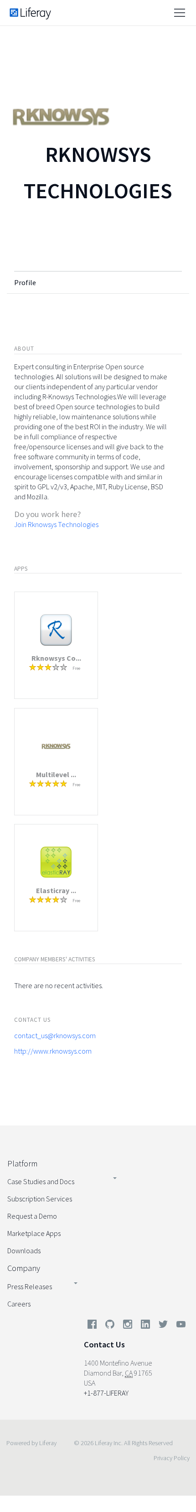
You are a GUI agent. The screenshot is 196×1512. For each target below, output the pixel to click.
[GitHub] (110, 1326)
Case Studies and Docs (40, 1181)
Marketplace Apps (34, 1233)
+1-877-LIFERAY (106, 1392)
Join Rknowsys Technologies (56, 524)
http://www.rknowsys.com (53, 1050)
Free (76, 668)
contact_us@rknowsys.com (55, 1035)
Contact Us (104, 1344)
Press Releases (29, 1286)
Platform (22, 1163)
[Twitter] (163, 1326)
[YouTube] (179, 1326)
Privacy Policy (172, 1458)
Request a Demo (32, 1216)
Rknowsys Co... (56, 658)
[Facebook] (92, 1326)
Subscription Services (39, 1198)
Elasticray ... (56, 890)
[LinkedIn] (145, 1326)
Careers (19, 1303)
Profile (25, 282)
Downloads (24, 1250)
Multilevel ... (56, 774)
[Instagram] (127, 1326)
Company (23, 1268)
